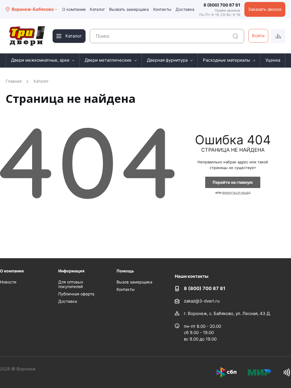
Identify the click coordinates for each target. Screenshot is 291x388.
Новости (8, 281)
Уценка (272, 60)
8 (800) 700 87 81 (221, 5)
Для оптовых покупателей (70, 284)
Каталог (97, 9)
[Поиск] (235, 36)
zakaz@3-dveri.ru (202, 301)
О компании (74, 9)
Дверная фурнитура (167, 60)
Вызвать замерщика (129, 9)
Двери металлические (108, 60)
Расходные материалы (226, 60)
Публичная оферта (76, 293)
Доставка (185, 9)
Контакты (162, 9)
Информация (71, 270)
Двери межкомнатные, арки (40, 60)
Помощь (125, 270)
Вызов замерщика (134, 281)
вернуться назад (236, 192)
